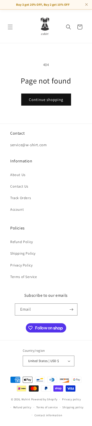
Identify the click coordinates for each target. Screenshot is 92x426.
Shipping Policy (23, 253)
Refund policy (22, 407)
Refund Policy (21, 241)
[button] (10, 27)
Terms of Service (23, 276)
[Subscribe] (71, 309)
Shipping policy (73, 407)
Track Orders (20, 198)
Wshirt (25, 399)
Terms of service (47, 407)
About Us (18, 174)
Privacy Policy (21, 265)
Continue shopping (46, 99)
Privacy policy (71, 399)
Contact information (48, 415)
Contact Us (19, 186)
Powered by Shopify (44, 399)
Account (17, 209)
